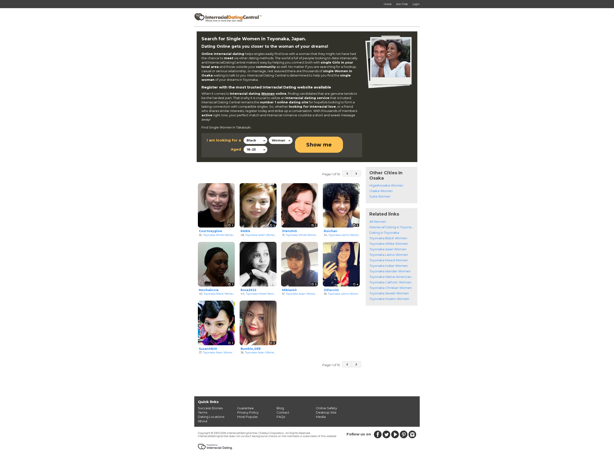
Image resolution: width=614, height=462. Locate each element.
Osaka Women (381, 191)
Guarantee (245, 408)
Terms (202, 412)
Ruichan (330, 231)
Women (268, 93)
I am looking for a (224, 140)
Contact (283, 412)
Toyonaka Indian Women (388, 266)
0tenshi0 (289, 231)
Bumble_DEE (251, 349)
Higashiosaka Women (386, 185)
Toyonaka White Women (219, 235)
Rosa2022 (248, 290)
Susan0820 (208, 349)
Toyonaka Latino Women (344, 235)
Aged (236, 149)
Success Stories (210, 408)
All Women (377, 221)
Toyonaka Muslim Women (389, 299)
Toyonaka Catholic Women (390, 282)
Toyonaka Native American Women (396, 277)
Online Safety (326, 408)
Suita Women (379, 196)
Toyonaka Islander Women (390, 271)
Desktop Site (326, 412)
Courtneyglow (210, 231)
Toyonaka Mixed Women (261, 293)
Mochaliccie (209, 290)
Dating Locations (211, 417)
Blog (280, 408)
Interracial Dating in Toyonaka (392, 227)
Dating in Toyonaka (384, 232)
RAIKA (245, 231)
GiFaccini (331, 290)
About (202, 421)
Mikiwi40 (289, 290)
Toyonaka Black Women (219, 293)
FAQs (281, 417)
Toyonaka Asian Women (260, 235)
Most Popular (247, 417)
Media (321, 417)
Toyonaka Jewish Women (389, 293)
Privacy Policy (248, 412)
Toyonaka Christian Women (390, 288)
